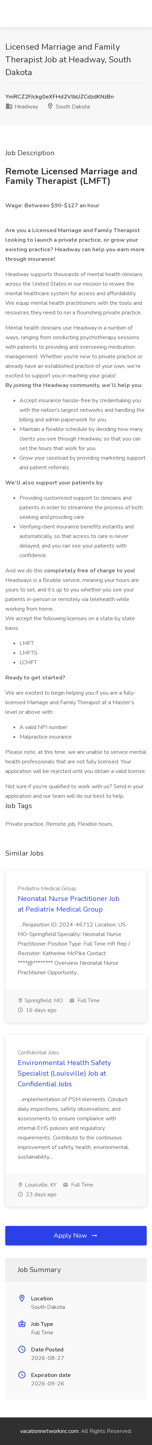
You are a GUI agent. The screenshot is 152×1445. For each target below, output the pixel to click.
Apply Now (71, 1235)
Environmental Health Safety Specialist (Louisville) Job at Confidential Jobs (64, 1073)
